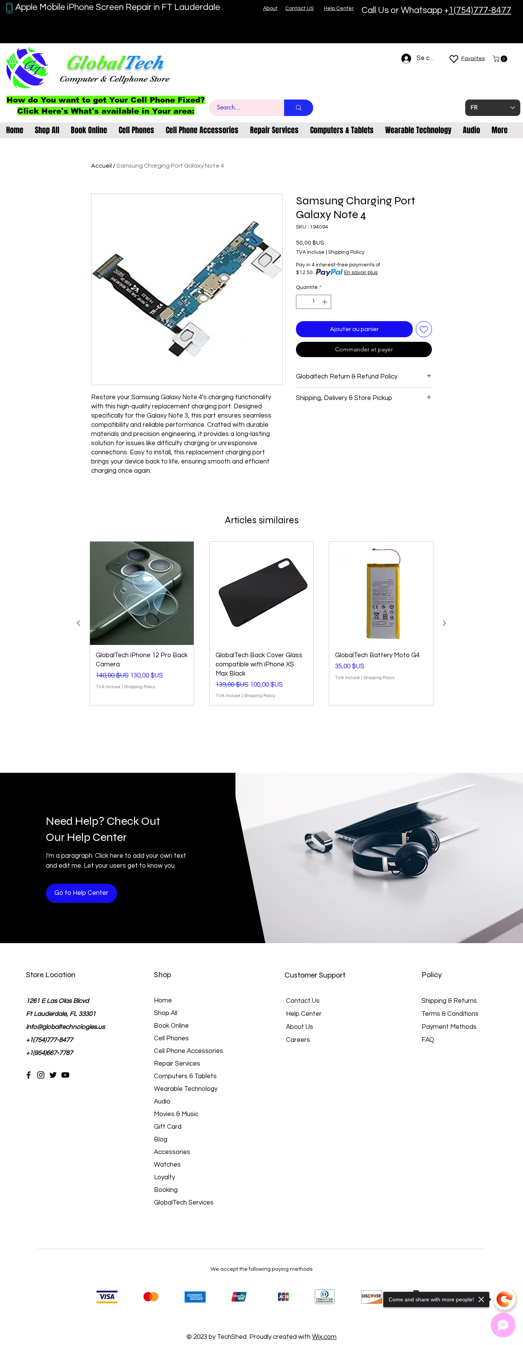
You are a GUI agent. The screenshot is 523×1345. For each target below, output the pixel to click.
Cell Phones (171, 1038)
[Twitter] (53, 1075)
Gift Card (167, 1126)
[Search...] (298, 108)
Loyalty (164, 1177)
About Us (299, 1026)
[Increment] (325, 302)
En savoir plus (361, 272)
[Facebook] (28, 1075)
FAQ (428, 1039)
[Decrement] (302, 302)
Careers (298, 1039)
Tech (143, 62)
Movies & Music (176, 1114)
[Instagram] (41, 1075)
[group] (261, 623)
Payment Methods (450, 1026)
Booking (166, 1190)
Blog (160, 1139)
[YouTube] (65, 1075)
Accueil (101, 166)
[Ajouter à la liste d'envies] (424, 329)
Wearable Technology (185, 1088)
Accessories (172, 1152)
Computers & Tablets (185, 1076)
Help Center (304, 1013)
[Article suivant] (444, 623)
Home (163, 1000)
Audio (162, 1101)
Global (94, 62)
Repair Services (177, 1063)
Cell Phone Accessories (188, 1051)
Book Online (171, 1025)
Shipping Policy (346, 252)
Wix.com (324, 1337)
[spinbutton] (313, 302)
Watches (167, 1164)
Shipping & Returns (449, 1000)
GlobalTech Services (184, 1202)
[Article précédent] (78, 623)
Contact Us (303, 1000)
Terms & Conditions (450, 1013)
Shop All (165, 1013)
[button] (501, 58)
